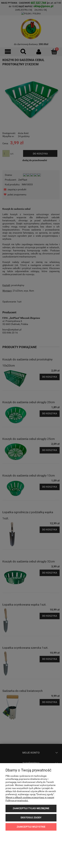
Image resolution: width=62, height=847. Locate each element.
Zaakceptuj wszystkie (31, 827)
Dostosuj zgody (31, 817)
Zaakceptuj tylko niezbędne (31, 808)
